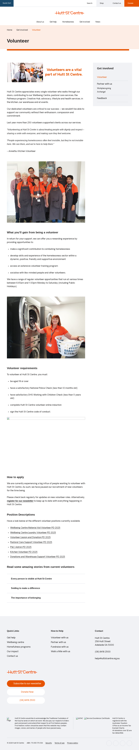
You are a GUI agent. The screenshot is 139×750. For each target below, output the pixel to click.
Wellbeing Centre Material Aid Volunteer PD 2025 (35, 528)
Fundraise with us (60, 647)
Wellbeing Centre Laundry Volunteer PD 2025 (33, 533)
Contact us (12, 656)
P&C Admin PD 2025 (20, 547)
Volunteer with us (59, 638)
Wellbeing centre (15, 642)
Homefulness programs (19, 647)
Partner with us (104, 84)
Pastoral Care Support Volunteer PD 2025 (31, 542)
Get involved (105, 68)
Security (48, 743)
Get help (11, 638)
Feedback (102, 98)
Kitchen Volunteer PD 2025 (23, 552)
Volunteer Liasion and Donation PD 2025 (30, 537)
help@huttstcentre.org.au (107, 659)
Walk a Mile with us (60, 652)
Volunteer (102, 77)
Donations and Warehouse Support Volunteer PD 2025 (37, 557)
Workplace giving (104, 88)
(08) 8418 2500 (102, 652)
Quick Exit (7, 3)
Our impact (12, 652)
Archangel (101, 92)
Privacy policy (72, 743)
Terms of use (59, 743)
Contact (99, 631)
